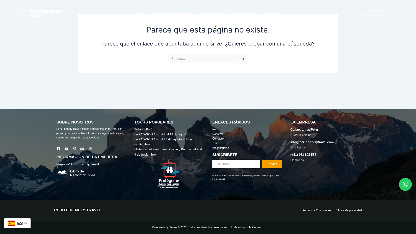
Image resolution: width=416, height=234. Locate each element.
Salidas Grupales (212, 14)
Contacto (269, 14)
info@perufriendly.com (374, 15)
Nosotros (251, 14)
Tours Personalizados (179, 14)
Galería (234, 14)
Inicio (142, 14)
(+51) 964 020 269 (374, 11)
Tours (154, 14)
